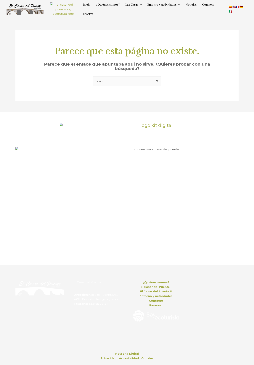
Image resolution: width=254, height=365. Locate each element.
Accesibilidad (129, 358)
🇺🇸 (234, 7)
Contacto (208, 4)
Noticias (191, 4)
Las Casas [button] (131, 4)
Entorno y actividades (156, 296)
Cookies (147, 358)
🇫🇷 (237, 7)
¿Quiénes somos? (108, 4)
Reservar (156, 305)
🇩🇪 (241, 7)
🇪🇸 (230, 7)
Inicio (87, 4)
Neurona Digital (127, 353)
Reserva (88, 14)
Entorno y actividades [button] (161, 4)
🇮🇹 (230, 11)
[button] (140, 4)
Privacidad (109, 358)
